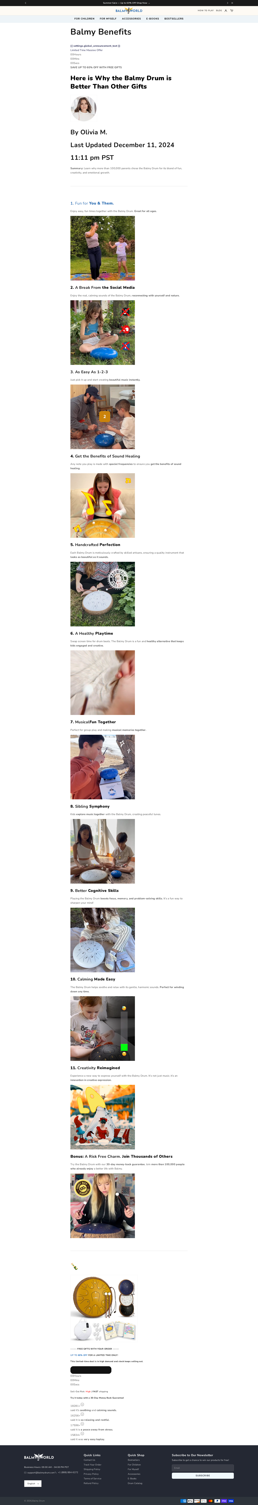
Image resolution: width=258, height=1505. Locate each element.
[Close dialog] (147, 728)
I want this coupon (129, 772)
